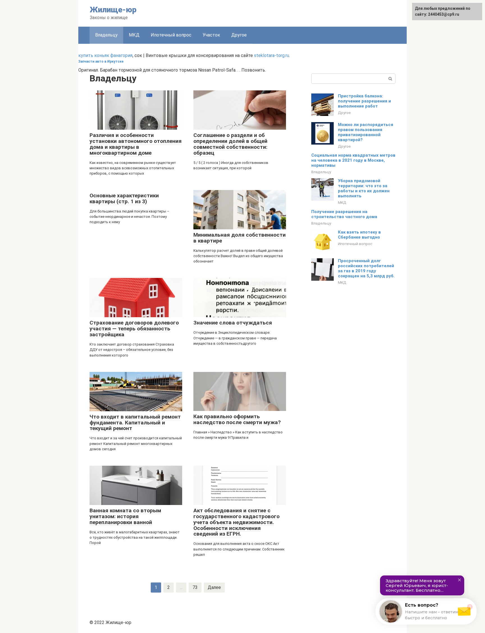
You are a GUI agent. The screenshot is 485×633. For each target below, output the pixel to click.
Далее (214, 587)
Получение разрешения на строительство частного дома (344, 214)
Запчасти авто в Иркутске (100, 61)
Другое (239, 35)
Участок (211, 35)
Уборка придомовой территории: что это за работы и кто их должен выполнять (364, 188)
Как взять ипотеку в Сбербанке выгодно (359, 235)
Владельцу (321, 172)
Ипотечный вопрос (171, 35)
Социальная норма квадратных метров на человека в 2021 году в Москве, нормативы (353, 160)
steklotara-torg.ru (271, 55)
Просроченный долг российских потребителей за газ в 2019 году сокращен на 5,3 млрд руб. (366, 268)
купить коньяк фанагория (105, 55)
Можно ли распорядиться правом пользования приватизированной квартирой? (365, 132)
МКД (134, 35)
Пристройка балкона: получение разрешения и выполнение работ (364, 101)
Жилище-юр (113, 9)
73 (195, 587)
